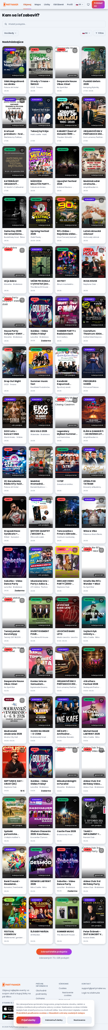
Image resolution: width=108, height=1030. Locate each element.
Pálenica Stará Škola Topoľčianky (92, 535)
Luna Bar (34, 337)
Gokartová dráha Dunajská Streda (65, 485)
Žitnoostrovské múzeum (37, 538)
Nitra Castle (88, 637)
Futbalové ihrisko (38, 187)
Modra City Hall (11, 737)
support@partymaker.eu (94, 988)
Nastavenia (79, 1020)
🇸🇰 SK (85, 33)
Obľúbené (58, 4)
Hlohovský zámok (91, 237)
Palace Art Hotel (11, 87)
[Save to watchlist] (22, 50)
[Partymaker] (11, 985)
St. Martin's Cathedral (13, 187)
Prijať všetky (28, 1020)
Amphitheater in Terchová (90, 188)
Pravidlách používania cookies (31, 1013)
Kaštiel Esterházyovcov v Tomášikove (93, 338)
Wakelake (35, 434)
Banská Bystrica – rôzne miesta (38, 488)
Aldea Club (88, 787)
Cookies (63, 988)
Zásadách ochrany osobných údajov (67, 1013)
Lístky (47, 4)
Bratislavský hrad (38, 737)
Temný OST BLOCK (12, 637)
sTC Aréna (35, 587)
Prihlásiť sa (98, 4)
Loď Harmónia (63, 437)
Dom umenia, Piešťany (93, 137)
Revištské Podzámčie (40, 387)
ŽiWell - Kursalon (11, 537)
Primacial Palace (91, 387)
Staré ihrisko (9, 437)
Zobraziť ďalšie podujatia (54, 951)
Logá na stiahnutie (91, 992)
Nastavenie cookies (67, 994)
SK (78, 4)
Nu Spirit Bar (62, 87)
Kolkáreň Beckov (64, 187)
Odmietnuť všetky (54, 1020)
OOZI (33, 87)
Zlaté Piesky (36, 237)
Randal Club (88, 837)
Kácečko (8, 284)
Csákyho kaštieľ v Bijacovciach (12, 838)
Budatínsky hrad (11, 237)
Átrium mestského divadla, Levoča (65, 285)
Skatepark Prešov (91, 687)
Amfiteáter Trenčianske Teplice (40, 936)
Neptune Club (89, 284)
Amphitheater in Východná (90, 438)
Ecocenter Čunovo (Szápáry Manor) (39, 838)
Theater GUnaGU (64, 137)
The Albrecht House (39, 287)
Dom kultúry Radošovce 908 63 (65, 338)
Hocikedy (9, 33)
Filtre (101, 33)
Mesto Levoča (63, 637)
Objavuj (27, 4)
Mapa (38, 4)
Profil (70, 4)
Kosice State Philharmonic (89, 938)
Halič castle (36, 134)
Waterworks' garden (13, 937)
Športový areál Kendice (63, 388)
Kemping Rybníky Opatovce (91, 88)
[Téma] (88, 4)
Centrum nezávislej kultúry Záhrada (65, 538)
